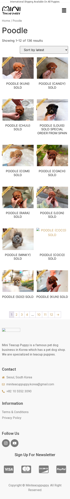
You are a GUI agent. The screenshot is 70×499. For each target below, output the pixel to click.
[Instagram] (6, 443)
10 (38, 315)
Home (6, 20)
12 (51, 315)
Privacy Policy (11, 418)
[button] (64, 10)
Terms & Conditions (15, 412)
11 (45, 315)
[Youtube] (14, 443)
